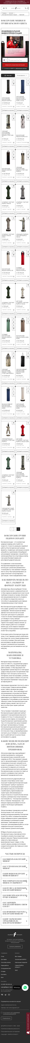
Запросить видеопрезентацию (15, 65)
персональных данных (21, 68)
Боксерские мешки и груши (9, 14)
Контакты (3, 974)
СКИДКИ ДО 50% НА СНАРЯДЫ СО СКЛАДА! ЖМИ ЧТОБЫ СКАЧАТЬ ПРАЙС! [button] (15, 2)
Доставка (4, 959)
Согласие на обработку (15, 68)
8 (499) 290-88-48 (6, 984)
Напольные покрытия (21, 962)
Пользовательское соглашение (10, 1031)
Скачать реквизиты (15, 946)
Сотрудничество (6, 968)
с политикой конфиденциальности (11, 1013)
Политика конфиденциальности (10, 1028)
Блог (2, 977)
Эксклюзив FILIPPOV (20, 959)
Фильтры (9, 75)
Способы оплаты (6, 962)
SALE (16, 970)
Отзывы (3, 971)
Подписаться (6, 1018)
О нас (2, 956)
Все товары (18, 956)
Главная (4, 13)
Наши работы (5, 965)
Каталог (11, 13)
